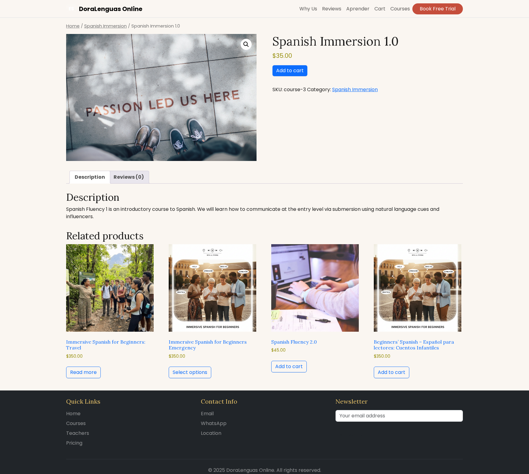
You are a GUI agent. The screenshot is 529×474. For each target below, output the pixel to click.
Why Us (308, 8)
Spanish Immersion (105, 26)
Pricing (74, 442)
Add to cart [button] (289, 366)
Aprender (358, 8)
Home (73, 26)
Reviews (331, 8)
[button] (246, 44)
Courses (400, 8)
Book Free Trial (438, 8)
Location (211, 433)
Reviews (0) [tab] (129, 177)
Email (207, 413)
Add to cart (290, 70)
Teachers (77, 433)
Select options (190, 372)
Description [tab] (90, 177)
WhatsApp (214, 423)
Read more (83, 372)
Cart (379, 8)
